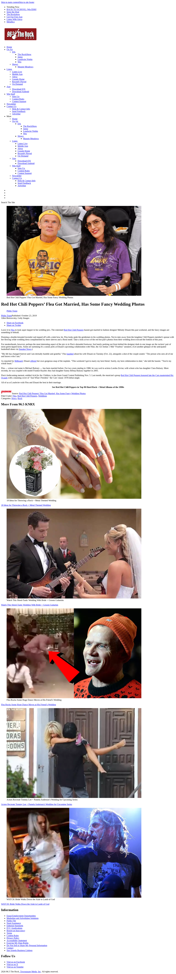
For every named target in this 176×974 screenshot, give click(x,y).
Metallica (11, 22)
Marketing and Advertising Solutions (22, 918)
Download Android (20, 91)
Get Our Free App (14, 17)
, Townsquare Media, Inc (30, 971)
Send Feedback (18, 111)
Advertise (16, 114)
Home (9, 47)
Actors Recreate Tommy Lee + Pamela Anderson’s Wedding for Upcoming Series (36, 804)
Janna (20, 57)
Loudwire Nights (25, 59)
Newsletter (11, 104)
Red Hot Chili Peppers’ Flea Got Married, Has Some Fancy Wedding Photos (52, 393)
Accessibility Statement (17, 940)
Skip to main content (10, 2)
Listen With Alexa (14, 19)
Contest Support (19, 101)
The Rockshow (13, 14)
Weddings (42, 396)
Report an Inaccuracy (16, 930)
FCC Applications (14, 928)
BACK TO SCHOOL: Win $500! (21, 9)
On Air (10, 49)
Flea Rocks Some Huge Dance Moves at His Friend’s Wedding (28, 704)
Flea (13, 330)
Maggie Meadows (25, 67)
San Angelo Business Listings (19, 950)
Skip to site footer (26, 2)
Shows (15, 64)
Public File (11, 921)
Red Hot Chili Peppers (73, 330)
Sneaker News (25, 349)
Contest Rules (18, 99)
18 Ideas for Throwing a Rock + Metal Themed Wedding (26, 505)
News (13, 398)
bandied (70, 354)
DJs (13, 52)
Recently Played (19, 81)
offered (33, 361)
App (8, 86)
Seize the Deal (13, 12)
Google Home (18, 79)
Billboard (19, 361)
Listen (9, 69)
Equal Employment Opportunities (21, 916)
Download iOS (18, 89)
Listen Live (17, 72)
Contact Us (11, 106)
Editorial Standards (15, 925)
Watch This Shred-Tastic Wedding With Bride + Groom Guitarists (29, 605)
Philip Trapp (6, 315)
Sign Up (15, 96)
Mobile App (17, 74)
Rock (20, 398)
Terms (9, 933)
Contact (10, 948)
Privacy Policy (13, 938)
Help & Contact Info (21, 109)
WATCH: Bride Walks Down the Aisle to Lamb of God (25, 904)
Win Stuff (11, 94)
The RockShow (24, 54)
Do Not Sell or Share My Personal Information (27, 945)
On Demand (17, 84)
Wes (19, 62)
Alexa (14, 77)
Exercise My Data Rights (17, 943)
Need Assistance (14, 923)
